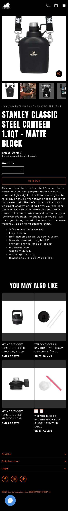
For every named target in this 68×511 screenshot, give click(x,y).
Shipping (7, 156)
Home (5, 106)
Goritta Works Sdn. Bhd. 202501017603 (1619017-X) (29, 492)
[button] (64, 5)
